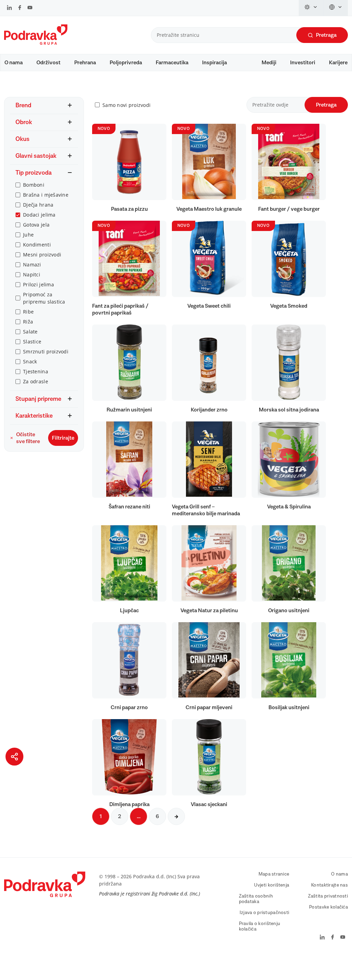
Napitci (31, 274)
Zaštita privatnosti (328, 896)
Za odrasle (35, 381)
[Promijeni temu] (311, 8)
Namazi (32, 264)
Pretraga (326, 35)
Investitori (302, 62)
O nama (13, 62)
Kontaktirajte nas (329, 885)
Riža (28, 321)
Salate (30, 331)
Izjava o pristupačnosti (264, 912)
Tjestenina (35, 371)
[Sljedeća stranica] (176, 816)
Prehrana (85, 62)
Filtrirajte (63, 438)
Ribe (28, 311)
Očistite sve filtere (28, 438)
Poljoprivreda (126, 62)
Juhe (28, 234)
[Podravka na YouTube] (30, 8)
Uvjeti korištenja (271, 885)
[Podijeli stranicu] (14, 757)
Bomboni (33, 185)
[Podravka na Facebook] (19, 8)
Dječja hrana (38, 204)
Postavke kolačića (328, 907)
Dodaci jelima (39, 214)
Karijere (338, 62)
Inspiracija (214, 62)
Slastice (32, 341)
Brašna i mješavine (45, 194)
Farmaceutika (172, 62)
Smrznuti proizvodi (45, 351)
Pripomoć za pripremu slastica (44, 298)
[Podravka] (35, 43)
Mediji (269, 62)
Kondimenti (37, 244)
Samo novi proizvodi (126, 105)
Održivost (48, 62)
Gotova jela (36, 224)
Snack (30, 361)
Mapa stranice (273, 874)
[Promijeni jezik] (335, 8)
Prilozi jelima (38, 284)
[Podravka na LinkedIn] (9, 8)
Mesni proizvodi (42, 254)
